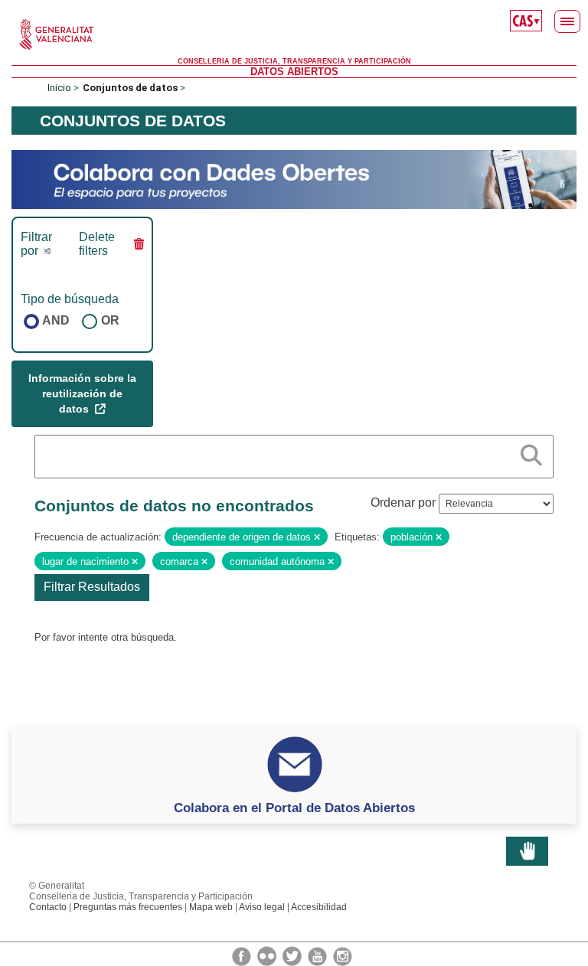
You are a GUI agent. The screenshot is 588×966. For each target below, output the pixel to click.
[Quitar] (317, 537)
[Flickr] (268, 955)
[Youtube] (318, 955)
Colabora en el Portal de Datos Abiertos (294, 807)
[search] (531, 452)
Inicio (59, 87)
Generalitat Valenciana (294, 34)
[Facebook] (242, 955)
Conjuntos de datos (130, 87)
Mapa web (211, 907)
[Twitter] (293, 955)
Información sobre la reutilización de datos (82, 393)
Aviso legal (262, 907)
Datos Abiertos (294, 71)
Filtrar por (36, 243)
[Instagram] (342, 955)
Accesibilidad (319, 907)
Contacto (48, 907)
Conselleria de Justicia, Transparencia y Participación (294, 61)
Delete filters (97, 243)
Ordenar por (403, 502)
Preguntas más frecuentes (128, 907)
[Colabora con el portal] (294, 178)
